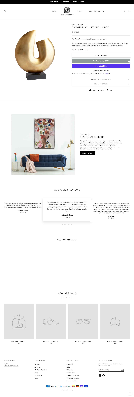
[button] (101, 61)
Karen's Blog (38, 375)
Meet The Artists (97, 11)
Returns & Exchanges (73, 375)
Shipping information (101, 79)
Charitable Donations (41, 370)
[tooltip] (129, 62)
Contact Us (70, 364)
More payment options (101, 70)
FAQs (68, 367)
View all (67, 297)
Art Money (38, 367)
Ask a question (101, 84)
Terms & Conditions (72, 381)
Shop (54, 11)
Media (36, 372)
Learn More (87, 153)
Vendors (37, 378)
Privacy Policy (71, 372)
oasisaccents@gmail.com (11, 365)
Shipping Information (73, 378)
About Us (81, 11)
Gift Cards (70, 370)
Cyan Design (77, 24)
